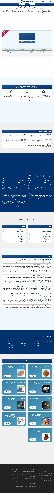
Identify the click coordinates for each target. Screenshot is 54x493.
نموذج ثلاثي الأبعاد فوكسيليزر (30, 478)
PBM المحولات (41, 187)
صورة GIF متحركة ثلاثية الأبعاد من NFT (45, 473)
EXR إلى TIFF (49, 338)
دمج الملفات (33, 481)
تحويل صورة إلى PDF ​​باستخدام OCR (45, 476)
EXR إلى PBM (36, 339)
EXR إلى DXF (23, 339)
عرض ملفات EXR (5, 188)
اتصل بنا (16, 481)
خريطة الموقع (15, 479)
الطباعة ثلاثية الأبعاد (14, 474)
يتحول (7, 1)
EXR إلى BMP (23, 343)
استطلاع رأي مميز (15, 476)
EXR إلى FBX (10, 339)
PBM (38, 8)
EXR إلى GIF (23, 345)
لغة (3, 1)
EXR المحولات (15, 187)
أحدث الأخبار (27, 361)
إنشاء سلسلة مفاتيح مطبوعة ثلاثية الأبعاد (45, 478)
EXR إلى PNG (36, 341)
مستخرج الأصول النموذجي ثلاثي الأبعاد (28, 474)
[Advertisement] (14, 21)
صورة (3, 182)
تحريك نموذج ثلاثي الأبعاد (48, 480)
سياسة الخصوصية (15, 478)
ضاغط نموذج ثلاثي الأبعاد (31, 476)
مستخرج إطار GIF (32, 483)
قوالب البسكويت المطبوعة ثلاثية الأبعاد (45, 475)
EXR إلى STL (10, 343)
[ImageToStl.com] (27, 1)
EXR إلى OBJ (10, 341)
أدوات (51, 1)
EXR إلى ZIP (10, 347)
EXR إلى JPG (36, 338)
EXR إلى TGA (36, 345)
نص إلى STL (33, 479)
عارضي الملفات (44, 1)
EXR (42, 8)
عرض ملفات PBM (31, 188)
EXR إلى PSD (36, 343)
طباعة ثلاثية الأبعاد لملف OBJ (47, 471)
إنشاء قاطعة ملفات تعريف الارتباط (29, 471)
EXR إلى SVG (49, 341)
